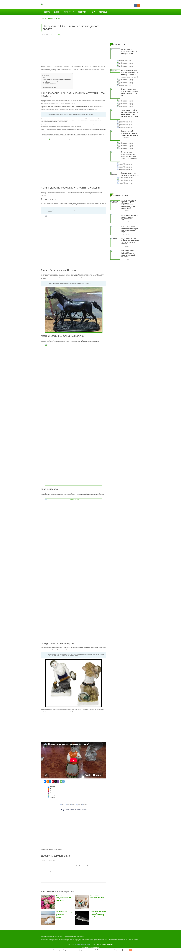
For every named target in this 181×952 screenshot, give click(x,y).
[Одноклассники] (47, 781)
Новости (46, 12)
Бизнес (57, 12)
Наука (92, 12)
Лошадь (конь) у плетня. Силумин (50, 83)
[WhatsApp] (61, 781)
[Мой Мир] (50, 781)
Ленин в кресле (47, 82)
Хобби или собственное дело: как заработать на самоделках (63, 898)
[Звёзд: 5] (84, 804)
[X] (55, 781)
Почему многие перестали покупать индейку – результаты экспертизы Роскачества (129, 155)
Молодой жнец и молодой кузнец (50, 87)
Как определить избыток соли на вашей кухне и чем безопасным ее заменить (64, 914)
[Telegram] (63, 781)
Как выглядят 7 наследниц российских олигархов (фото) (129, 52)
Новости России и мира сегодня (81, 944)
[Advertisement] (73, 51)
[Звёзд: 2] (68, 804)
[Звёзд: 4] (78, 804)
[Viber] (58, 781)
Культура (54, 35)
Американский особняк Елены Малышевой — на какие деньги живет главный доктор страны (130, 113)
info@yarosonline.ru (80, 936)
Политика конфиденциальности (90, 947)
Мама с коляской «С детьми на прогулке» (52, 84)
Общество (82, 12)
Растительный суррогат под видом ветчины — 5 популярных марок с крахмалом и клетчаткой (129, 74)
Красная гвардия (47, 86)
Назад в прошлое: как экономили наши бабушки (130, 174)
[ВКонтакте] (45, 781)
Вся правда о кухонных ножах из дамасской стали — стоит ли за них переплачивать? (98, 914)
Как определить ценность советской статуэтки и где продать (57, 79)
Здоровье (103, 12)
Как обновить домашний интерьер (97, 896)
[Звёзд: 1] (63, 804)
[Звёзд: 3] (73, 804)
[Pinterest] (53, 781)
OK (130, 950)
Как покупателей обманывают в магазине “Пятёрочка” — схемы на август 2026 (129, 134)
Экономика (69, 12)
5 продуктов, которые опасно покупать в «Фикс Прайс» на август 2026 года (130, 92)
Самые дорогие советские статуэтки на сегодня (54, 81)
